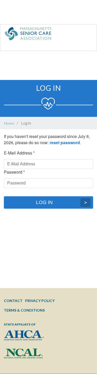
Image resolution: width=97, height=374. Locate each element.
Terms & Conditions (24, 310)
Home (9, 123)
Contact (13, 300)
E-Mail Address (18, 153)
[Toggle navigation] (82, 35)
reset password (65, 142)
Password (13, 172)
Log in (44, 202)
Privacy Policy (40, 300)
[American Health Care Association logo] (24, 339)
